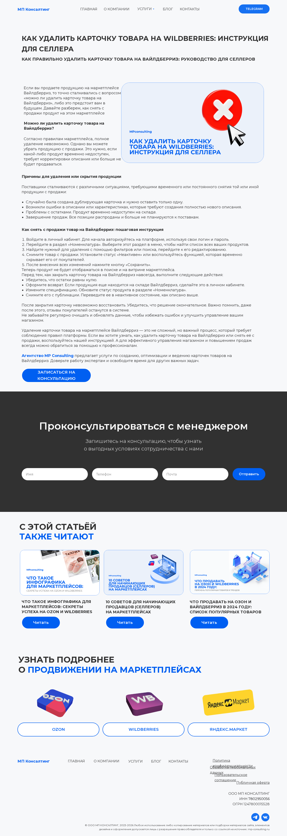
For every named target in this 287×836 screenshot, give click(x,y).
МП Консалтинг (33, 9)
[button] (56, 375)
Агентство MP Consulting (48, 355)
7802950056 (259, 799)
